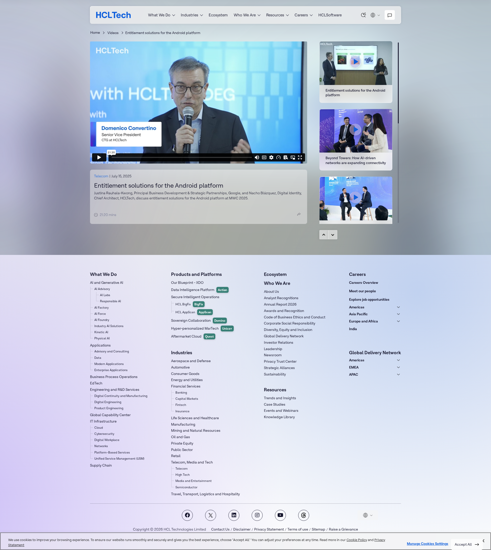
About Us (271, 291)
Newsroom (273, 355)
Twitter (210, 515)
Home (95, 32)
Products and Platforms (196, 274)
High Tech (182, 475)
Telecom (101, 176)
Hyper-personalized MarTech (201, 328)
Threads (303, 515)
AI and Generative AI (106, 282)
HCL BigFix (189, 304)
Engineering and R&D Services (114, 389)
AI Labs (105, 295)
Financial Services (185, 386)
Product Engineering (108, 408)
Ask (364, 15)
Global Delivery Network (284, 336)
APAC (353, 374)
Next (332, 234)
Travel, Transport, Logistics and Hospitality (205, 494)
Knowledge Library (279, 417)
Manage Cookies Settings (427, 544)
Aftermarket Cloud (192, 336)
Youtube (280, 515)
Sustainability (275, 374)
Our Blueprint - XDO (187, 282)
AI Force (100, 314)
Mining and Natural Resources (195, 430)
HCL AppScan (193, 312)
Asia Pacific (358, 314)
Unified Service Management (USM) (119, 458)
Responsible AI (110, 301)
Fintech (180, 405)
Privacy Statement (269, 529)
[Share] (299, 214)
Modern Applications (109, 364)
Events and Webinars (281, 410)
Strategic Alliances (279, 367)
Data (97, 358)
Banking (181, 392)
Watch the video (355, 140)
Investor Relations (278, 342)
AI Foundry (101, 320)
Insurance (182, 411)
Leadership (273, 349)
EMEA (354, 367)
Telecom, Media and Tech (192, 462)
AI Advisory (102, 289)
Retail (176, 456)
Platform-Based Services (112, 452)
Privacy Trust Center (280, 361)
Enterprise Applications (111, 370)
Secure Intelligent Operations (195, 297)
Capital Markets (186, 399)
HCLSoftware (330, 15)
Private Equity (182, 443)
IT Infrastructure (103, 421)
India (353, 329)
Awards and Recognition (284, 310)
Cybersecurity (104, 434)
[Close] (482, 540)
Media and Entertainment (193, 481)
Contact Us (220, 529)
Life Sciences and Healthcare (195, 418)
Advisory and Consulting (111, 351)
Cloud (98, 427)
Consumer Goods (185, 373)
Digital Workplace (106, 440)
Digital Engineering (107, 402)
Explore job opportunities (369, 299)
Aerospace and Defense (191, 361)
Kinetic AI (101, 332)
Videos (113, 32)
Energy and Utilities (187, 380)
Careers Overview (363, 282)
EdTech (96, 383)
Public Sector (182, 449)
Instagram (257, 515)
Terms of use (297, 529)
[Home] (113, 15)
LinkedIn (233, 515)
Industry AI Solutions (109, 326)
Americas (356, 307)
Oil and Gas (180, 437)
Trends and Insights (280, 398)
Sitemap (318, 529)
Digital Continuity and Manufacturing (120, 396)
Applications (100, 345)
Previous (323, 234)
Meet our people (362, 291)
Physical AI (102, 338)
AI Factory (101, 307)
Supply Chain (101, 465)
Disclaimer (242, 529)
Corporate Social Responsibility (289, 323)
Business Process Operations (114, 376)
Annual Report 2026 (280, 304)
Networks (101, 446)
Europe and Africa (363, 321)
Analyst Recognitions (281, 298)
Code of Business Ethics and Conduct (294, 317)
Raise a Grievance (343, 529)
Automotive (180, 367)
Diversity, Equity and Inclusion (288, 329)
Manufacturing (183, 424)
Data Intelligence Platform (199, 289)
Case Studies (274, 404)
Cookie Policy (357, 540)
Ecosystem (218, 15)
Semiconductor (186, 487)
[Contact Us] (390, 15)
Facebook (187, 515)
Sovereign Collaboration (198, 320)
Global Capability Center (110, 415)
